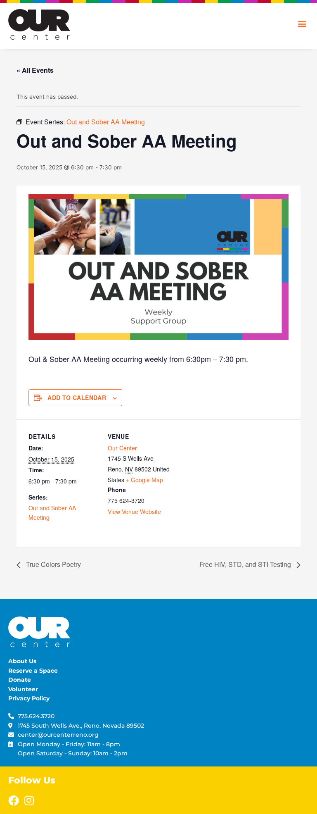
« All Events (35, 70)
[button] (302, 23)
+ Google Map (144, 480)
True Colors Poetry (52, 564)
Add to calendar (76, 397)
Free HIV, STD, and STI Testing (246, 564)
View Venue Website (134, 511)
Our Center (122, 448)
